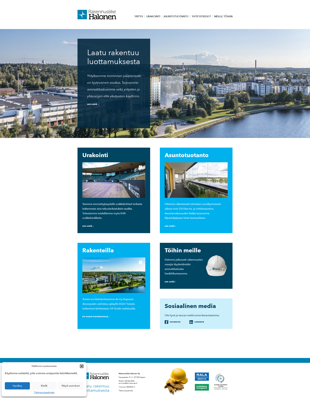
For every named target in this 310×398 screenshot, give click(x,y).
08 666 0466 (129, 381)
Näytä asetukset (71, 385)
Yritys (138, 16)
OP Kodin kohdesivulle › (96, 317)
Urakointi (153, 16)
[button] (81, 366)
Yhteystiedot (201, 16)
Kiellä (44, 385)
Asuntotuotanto (176, 16)
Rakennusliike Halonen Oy (97, 14)
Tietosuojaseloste (44, 392)
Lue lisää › (93, 104)
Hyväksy (17, 385)
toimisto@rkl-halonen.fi (128, 383)
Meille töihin (223, 16)
